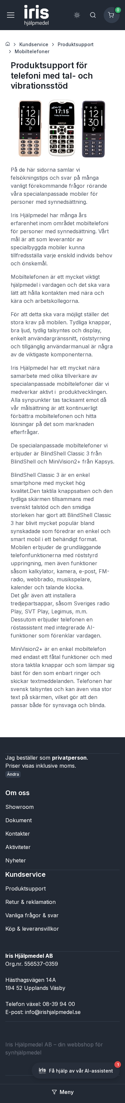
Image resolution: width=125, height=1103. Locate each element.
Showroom (19, 806)
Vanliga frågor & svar (32, 915)
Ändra (13, 774)
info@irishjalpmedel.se (53, 1012)
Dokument (18, 820)
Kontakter (17, 833)
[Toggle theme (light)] (77, 15)
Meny (67, 1092)
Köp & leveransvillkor (32, 928)
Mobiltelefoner (32, 51)
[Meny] (10, 15)
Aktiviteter (18, 847)
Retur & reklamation (30, 902)
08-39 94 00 (59, 1004)
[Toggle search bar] (93, 15)
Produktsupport (76, 44)
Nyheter (15, 860)
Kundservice (33, 44)
